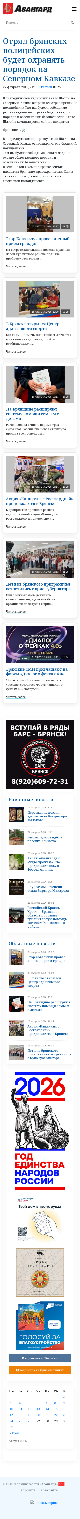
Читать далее (16, 266)
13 (38, 1409)
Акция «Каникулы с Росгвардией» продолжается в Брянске (39, 501)
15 (56, 1409)
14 (47, 1409)
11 (20, 1409)
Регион (46, 87)
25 (20, 1421)
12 (29, 1409)
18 (20, 1415)
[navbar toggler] (74, 9)
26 (29, 1421)
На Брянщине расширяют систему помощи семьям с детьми (32, 413)
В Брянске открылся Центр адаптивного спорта (32, 326)
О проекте (27, 1490)
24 (11, 1421)
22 (56, 1415)
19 (29, 1415)
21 (47, 1415)
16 (64, 1409)
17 (11, 1415)
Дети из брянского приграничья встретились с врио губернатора (38, 586)
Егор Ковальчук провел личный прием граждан (38, 241)
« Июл (14, 1433)
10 (11, 1409)
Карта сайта (48, 1490)
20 (38, 1415)
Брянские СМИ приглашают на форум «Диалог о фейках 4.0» (37, 671)
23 (64, 1415)
